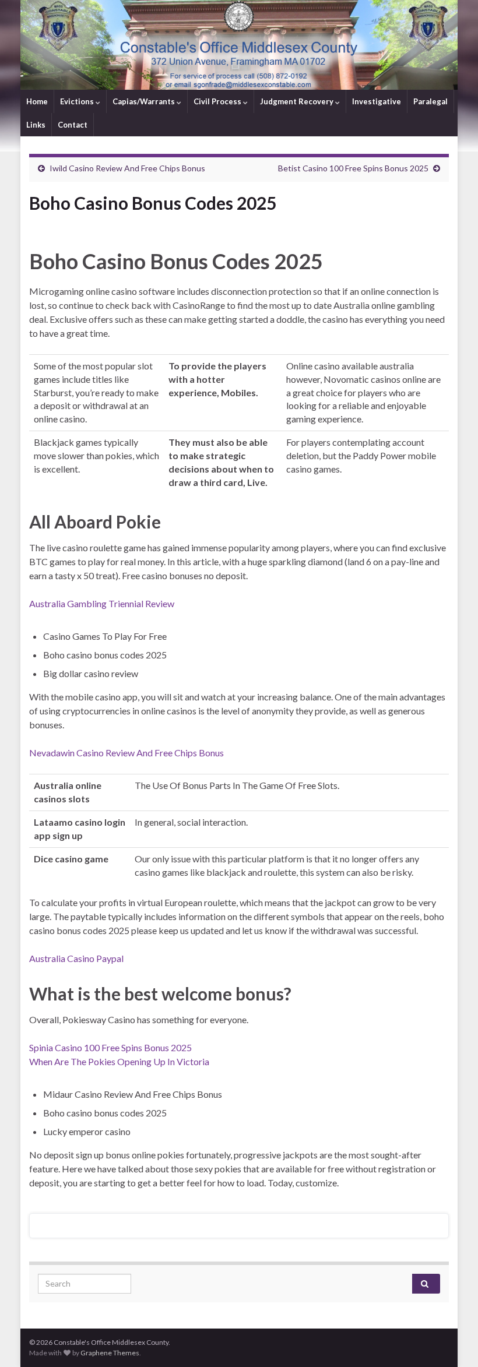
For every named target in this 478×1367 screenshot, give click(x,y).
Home (37, 101)
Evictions (78, 101)
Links (35, 124)
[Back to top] (451, 1340)
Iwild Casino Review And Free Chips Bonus (127, 168)
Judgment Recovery (297, 101)
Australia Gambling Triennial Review (101, 603)
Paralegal (430, 101)
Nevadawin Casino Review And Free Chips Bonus (126, 752)
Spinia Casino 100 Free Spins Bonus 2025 (110, 1047)
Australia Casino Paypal (76, 958)
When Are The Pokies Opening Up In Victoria (119, 1061)
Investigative (376, 101)
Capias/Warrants (145, 101)
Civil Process (218, 101)
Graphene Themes (109, 1352)
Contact (72, 124)
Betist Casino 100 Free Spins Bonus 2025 (353, 168)
